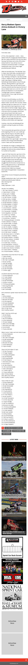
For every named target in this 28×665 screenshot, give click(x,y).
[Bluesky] (21, 1)
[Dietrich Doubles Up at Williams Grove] (14, 507)
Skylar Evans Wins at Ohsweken (12, 477)
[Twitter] (6, 1)
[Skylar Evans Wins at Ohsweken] (14, 470)
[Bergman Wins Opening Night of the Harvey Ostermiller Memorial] (14, 488)
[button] (26, 16)
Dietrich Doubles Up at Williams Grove (12, 514)
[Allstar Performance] (12, 557)
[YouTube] (15, 1)
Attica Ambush (6, 431)
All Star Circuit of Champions (14, 428)
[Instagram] (12, 1)
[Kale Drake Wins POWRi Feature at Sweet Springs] (14, 526)
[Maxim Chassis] (12, 583)
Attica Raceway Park (18, 431)
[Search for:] (14, 19)
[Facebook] (9, 1)
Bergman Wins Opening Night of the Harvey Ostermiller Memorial (13, 495)
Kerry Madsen (6, 434)
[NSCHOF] (12, 609)
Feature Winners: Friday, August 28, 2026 (14, 458)
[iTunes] (18, 1)
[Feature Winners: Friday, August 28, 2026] (14, 451)
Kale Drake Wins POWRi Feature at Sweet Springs (13, 532)
